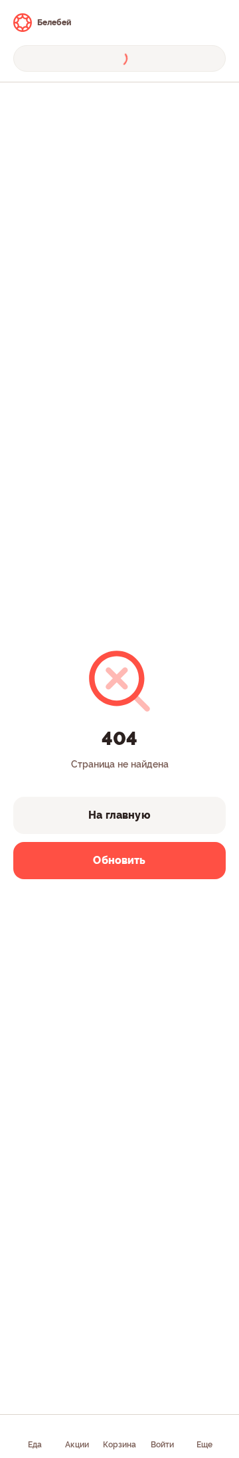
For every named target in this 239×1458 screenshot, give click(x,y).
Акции (77, 1444)
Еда (35, 1444)
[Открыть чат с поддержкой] (214, 23)
